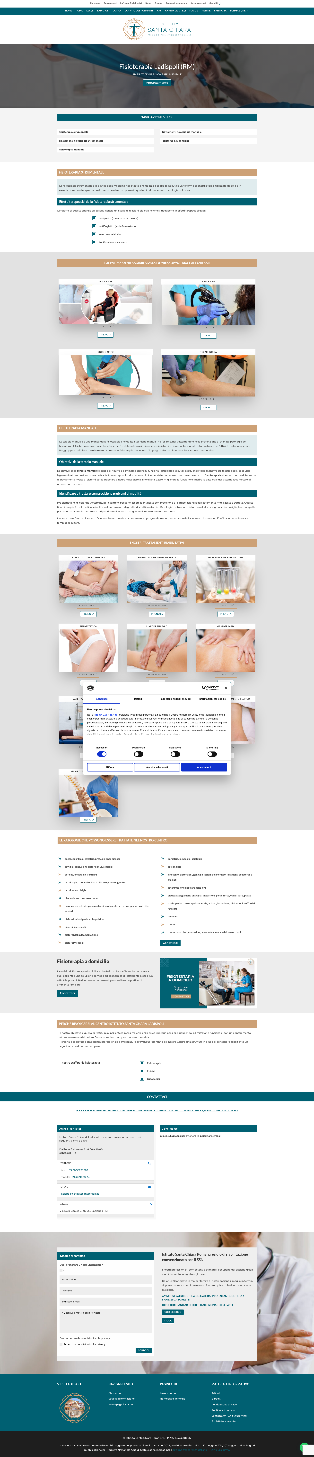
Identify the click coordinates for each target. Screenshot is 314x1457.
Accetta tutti (204, 767)
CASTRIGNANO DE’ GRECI (171, 10)
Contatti (213, 3)
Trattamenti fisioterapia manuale (182, 131)
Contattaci (170, 942)
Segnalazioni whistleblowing (229, 1415)
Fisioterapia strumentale (73, 131)
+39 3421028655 (80, 1177)
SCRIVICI (143, 1350)
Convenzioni (110, 3)
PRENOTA (105, 334)
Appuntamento (157, 82)
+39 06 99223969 (77, 1170)
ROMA (79, 10)
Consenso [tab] (102, 698)
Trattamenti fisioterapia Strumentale (81, 140)
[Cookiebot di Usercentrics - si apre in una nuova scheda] (204, 688)
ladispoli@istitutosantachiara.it (80, 1193)
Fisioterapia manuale (71, 149)
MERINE (206, 10)
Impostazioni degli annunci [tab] (175, 698)
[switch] (138, 754)
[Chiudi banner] (226, 688)
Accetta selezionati (157, 767)
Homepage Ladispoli (121, 1404)
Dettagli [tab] (138, 698)
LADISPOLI (103, 10)
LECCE (90, 10)
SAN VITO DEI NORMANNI (139, 10)
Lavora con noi (198, 3)
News (148, 3)
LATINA (117, 10)
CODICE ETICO (172, 1311)
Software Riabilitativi (131, 3)
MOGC (168, 1320)
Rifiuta (110, 767)
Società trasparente (223, 1421)
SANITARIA (220, 10)
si (64, 1270)
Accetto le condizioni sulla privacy (84, 1344)
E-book (158, 3)
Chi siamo (95, 3)
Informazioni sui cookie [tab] (212, 698)
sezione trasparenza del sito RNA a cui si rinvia (201, 1449)
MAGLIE (193, 10)
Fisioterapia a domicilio (175, 140)
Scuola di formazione (176, 3)
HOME (68, 10)
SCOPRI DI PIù (105, 326)
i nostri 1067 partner (106, 714)
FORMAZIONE (238, 10)
